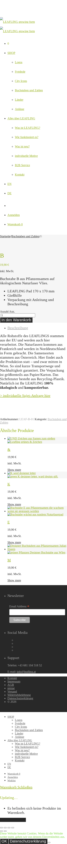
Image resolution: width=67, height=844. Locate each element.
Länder (19, 99)
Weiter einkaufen (13, 820)
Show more (14, 469)
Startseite (5, 236)
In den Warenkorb (16, 320)
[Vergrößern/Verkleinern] (12, 827)
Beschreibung (17, 328)
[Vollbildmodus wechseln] (8, 827)
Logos (18, 62)
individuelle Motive (26, 155)
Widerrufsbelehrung (19, 695)
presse (11, 688)
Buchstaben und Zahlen (29, 90)
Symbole (20, 71)
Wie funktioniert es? (26, 137)
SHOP (11, 52)
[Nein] (48, 842)
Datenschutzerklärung (20, 698)
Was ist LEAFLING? (27, 127)
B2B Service (22, 165)
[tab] (37, 328)
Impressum (13, 681)
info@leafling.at (26, 671)
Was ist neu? (22, 146)
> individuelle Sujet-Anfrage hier (25, 395)
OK (4, 841)
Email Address (19, 606)
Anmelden (13, 215)
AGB (10, 684)
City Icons (21, 81)
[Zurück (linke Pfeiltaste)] (1, 831)
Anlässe (19, 109)
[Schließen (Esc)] (1, 827)
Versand (12, 691)
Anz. (12, 311)
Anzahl (4, 311)
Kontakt (19, 174)
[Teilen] (5, 827)
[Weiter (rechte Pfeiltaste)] (5, 831)
